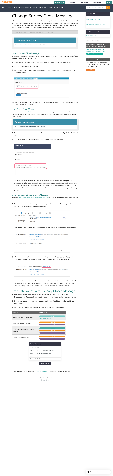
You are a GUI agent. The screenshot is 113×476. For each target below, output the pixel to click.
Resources (97, 2)
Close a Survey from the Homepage (40, 353)
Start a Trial (59, 2)
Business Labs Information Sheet (95, 52)
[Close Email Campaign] (46, 270)
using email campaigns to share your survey (33, 198)
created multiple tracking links (28, 112)
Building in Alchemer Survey (41, 7)
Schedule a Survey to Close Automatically (42, 350)
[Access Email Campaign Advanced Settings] (46, 217)
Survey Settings (58, 7)
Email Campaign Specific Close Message (96, 24)
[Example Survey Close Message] (45, 43)
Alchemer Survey (24, 7)
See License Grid (91, 36)
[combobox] (96, 7)
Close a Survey (34, 347)
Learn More (90, 69)
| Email (44, 371)
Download (38, 371)
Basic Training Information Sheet (95, 49)
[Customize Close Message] (46, 87)
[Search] (108, 7)
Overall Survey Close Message (93, 19)
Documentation (10, 7)
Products (73, 2)
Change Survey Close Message (93, 17)
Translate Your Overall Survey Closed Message (97, 27)
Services (84, 2)
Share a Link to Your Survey (38, 359)
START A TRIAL (45, 364)
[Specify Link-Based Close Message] (46, 160)
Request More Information (94, 54)
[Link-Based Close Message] (45, 124)
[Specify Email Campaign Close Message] (46, 242)
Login (108, 2)
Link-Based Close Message (93, 22)
